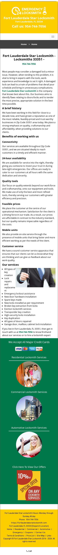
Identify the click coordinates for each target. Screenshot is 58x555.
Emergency (18, 532)
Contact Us (40, 532)
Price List (30, 536)
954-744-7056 (35, 26)
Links (49, 536)
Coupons (29, 532)
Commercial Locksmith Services (29, 392)
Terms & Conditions (15, 536)
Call (30, 551)
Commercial (32, 529)
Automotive (45, 529)
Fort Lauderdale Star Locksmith (19, 90)
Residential (19, 529)
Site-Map (41, 536)
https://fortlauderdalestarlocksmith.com (29, 523)
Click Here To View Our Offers (29, 466)
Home (24, 44)
